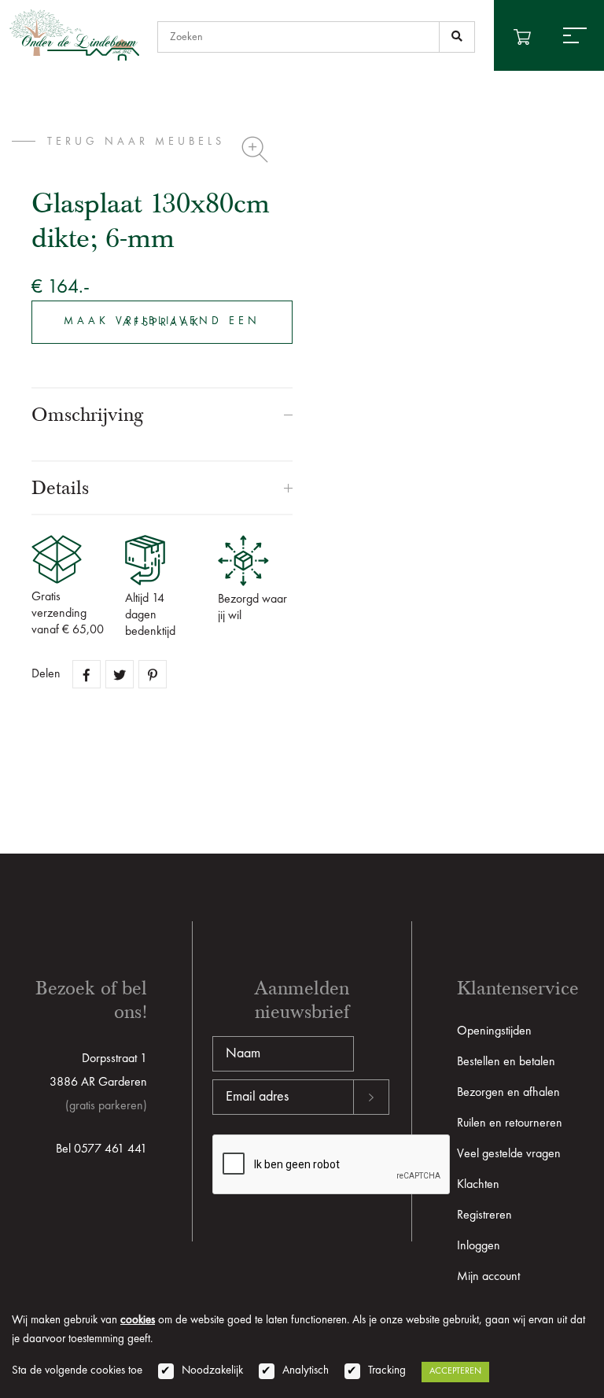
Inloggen (478, 1246)
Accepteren (455, 1371)
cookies (137, 1320)
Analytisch (305, 1371)
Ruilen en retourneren (509, 1123)
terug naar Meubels (136, 141)
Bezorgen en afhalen (508, 1092)
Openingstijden (494, 1031)
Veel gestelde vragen (509, 1154)
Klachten (478, 1185)
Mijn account (488, 1277)
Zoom (254, 149)
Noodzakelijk (212, 1371)
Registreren (484, 1215)
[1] (457, 37)
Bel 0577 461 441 (101, 1149)
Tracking (387, 1371)
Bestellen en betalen (506, 1062)
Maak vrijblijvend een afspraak (162, 321)
